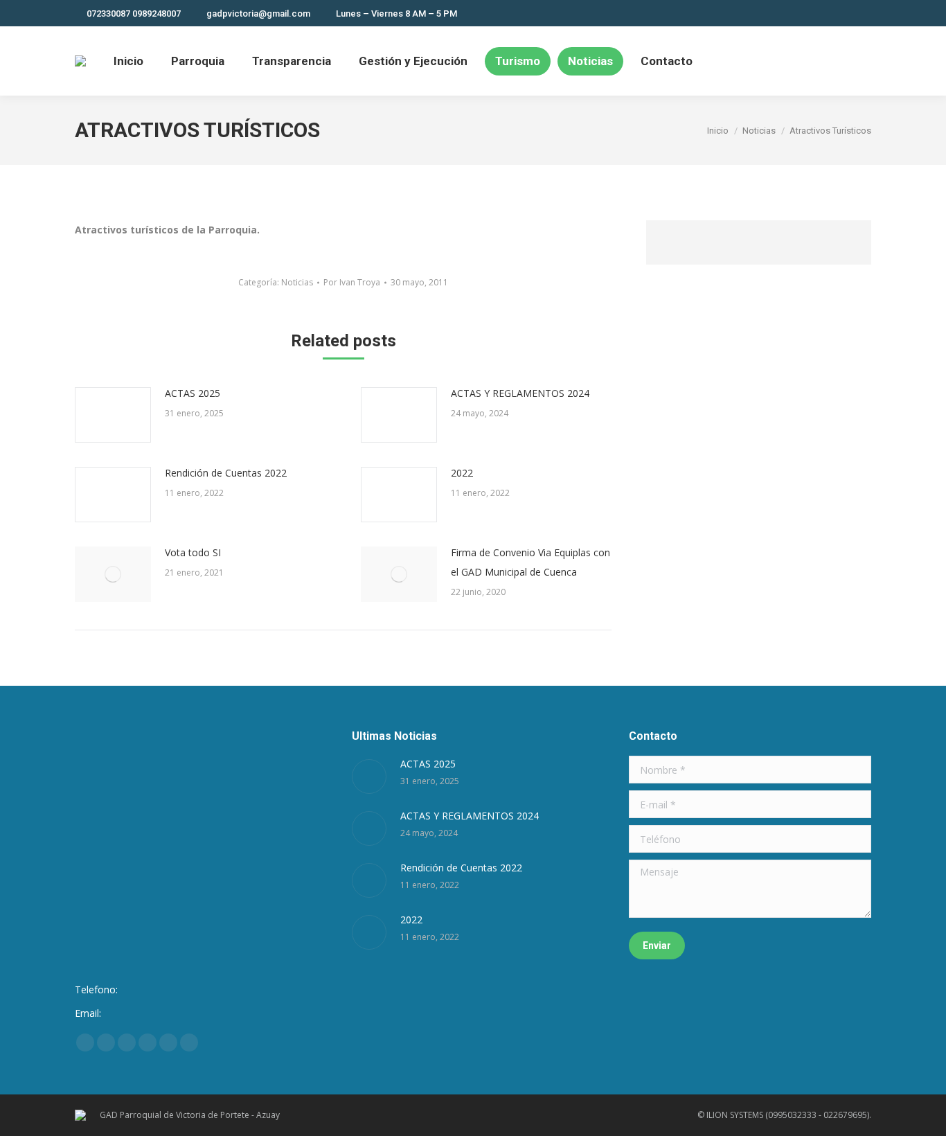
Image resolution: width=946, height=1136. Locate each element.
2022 (462, 472)
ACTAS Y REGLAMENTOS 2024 (520, 393)
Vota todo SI (193, 552)
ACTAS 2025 (192, 393)
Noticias (759, 130)
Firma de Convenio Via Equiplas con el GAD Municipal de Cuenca (530, 562)
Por (351, 282)
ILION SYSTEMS (734, 1115)
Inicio (718, 130)
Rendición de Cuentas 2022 (226, 472)
